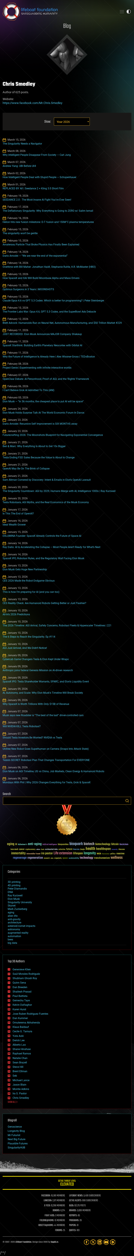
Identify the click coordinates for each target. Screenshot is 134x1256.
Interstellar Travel (33, 854)
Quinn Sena (19, 982)
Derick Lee (19, 1040)
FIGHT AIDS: (50, 1215)
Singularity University (20, 902)
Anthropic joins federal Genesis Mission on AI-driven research (38, 670)
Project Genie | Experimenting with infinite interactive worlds (37, 367)
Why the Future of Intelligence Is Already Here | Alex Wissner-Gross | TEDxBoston (49, 356)
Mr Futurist (14, 1135)
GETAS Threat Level (67, 1183)
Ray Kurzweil (15, 895)
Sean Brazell (20, 1062)
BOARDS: (72, 1210)
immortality (18, 853)
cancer (22, 849)
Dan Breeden (20, 987)
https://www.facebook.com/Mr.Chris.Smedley (32, 103)
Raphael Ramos (22, 1053)
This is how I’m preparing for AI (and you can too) (31, 591)
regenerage (20, 858)
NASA (99, 854)
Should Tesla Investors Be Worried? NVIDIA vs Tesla (32, 737)
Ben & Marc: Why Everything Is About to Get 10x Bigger (34, 446)
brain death (14, 849)
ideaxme (121, 849)
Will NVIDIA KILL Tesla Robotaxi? (22, 726)
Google (82, 849)
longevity (90, 853)
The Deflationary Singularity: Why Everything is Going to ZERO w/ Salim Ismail (48, 210)
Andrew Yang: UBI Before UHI (19, 166)
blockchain (123, 844)
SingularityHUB (16, 1147)
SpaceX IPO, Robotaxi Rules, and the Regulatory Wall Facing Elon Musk (43, 558)
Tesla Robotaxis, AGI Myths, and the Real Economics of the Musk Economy (46, 502)
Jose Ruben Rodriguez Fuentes (30, 1013)
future (69, 849)
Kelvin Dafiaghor (22, 1004)
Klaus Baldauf (21, 1027)
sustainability (74, 858)
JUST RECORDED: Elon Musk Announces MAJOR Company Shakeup (42, 334)
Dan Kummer (20, 1018)
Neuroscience (105, 854)
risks (51, 858)
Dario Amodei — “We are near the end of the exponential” (35, 255)
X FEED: (47, 1206)
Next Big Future (16, 1139)
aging (10, 844)
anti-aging (35, 844)
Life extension (63, 853)
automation (14, 936)
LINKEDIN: (48, 1200)
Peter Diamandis (17, 888)
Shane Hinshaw (22, 1049)
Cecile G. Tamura (22, 1031)
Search (127, 801)
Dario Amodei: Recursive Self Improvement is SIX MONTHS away (40, 423)
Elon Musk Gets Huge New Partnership (25, 569)
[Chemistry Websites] (67, 821)
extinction (62, 849)
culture (38, 849)
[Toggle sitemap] (122, 11)
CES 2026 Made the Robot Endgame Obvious (29, 580)
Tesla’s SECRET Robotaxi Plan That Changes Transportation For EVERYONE (46, 760)
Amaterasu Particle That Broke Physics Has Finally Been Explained (41, 244)
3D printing (14, 882)
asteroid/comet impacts (21, 925)
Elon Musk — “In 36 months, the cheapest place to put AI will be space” (43, 401)
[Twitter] (93, 1242)
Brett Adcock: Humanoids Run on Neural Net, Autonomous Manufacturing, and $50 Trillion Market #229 (62, 322)
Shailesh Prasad (22, 991)
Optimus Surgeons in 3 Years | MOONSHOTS (28, 289)
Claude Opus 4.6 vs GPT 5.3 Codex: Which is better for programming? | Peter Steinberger (53, 300)
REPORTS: (73, 1215)
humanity (115, 850)
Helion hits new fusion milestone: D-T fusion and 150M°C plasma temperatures (48, 222)
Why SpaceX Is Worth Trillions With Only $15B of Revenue (36, 704)
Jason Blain (19, 1084)
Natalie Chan (20, 1058)
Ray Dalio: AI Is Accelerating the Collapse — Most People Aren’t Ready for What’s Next (51, 547)
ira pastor (47, 853)
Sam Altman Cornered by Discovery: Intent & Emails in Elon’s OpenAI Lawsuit (47, 479)
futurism (76, 849)
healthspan (103, 849)
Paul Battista (20, 996)
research (47, 858)
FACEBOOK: (45, 1196)
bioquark (76, 844)
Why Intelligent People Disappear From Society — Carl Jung (37, 154)
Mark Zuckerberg (17, 909)
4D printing (14, 885)
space (65, 858)
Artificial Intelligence (49, 845)
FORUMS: (59, 1230)
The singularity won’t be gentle (20, 233)
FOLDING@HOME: (47, 1220)
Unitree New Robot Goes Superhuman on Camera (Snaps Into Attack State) (46, 748)
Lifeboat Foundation (23, 1242)
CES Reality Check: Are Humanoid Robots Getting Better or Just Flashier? (44, 603)
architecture (14, 922)
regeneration (35, 858)
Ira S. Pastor (20, 1093)
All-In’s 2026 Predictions (16, 614)
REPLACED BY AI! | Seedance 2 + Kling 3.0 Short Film (33, 188)
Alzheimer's (22, 844)
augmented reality (18, 932)
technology (86, 858)
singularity (58, 858)
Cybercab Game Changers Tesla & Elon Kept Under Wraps (36, 659)
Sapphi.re (54, 1242)
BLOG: (71, 1206)
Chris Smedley (21, 1097)
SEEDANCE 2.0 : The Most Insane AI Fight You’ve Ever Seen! (37, 199)
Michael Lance (21, 1080)
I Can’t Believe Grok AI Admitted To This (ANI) (28, 390)
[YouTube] (106, 1242)
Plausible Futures (18, 1143)
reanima (120, 853)
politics (113, 854)
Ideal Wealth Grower (14, 524)
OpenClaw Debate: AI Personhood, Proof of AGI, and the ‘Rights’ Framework (46, 378)
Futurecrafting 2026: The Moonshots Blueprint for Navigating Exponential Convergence (53, 435)
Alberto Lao (19, 1044)
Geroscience (15, 1126)
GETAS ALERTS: (75, 1200)
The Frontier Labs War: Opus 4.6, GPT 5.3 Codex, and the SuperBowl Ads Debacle (49, 311)
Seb (15, 1075)
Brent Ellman (20, 1071)
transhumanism (102, 858)
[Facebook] (86, 1242)
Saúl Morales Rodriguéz (26, 973)
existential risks (51, 849)
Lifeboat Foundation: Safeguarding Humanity (59, 12)
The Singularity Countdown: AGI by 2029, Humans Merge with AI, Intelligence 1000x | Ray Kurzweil (59, 491)
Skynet (12, 905)
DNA (10, 892)
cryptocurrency (30, 849)
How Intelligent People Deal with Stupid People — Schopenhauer (39, 177)
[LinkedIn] (99, 1242)
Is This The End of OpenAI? (18, 513)
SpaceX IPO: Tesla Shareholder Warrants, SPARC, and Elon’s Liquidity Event (46, 681)
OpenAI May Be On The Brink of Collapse (26, 468)
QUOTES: (72, 1230)
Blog (67, 26)
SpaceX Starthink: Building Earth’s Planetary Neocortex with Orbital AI (42, 345)
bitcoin (115, 844)
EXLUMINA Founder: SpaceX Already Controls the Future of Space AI (42, 535)
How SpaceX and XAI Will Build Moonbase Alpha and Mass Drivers (41, 278)
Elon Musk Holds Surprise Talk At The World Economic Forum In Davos (43, 412)
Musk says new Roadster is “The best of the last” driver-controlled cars (43, 715)
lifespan (78, 853)
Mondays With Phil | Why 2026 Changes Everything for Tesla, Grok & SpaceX (47, 782)
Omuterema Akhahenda (26, 1022)
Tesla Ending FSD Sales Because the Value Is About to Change (39, 457)
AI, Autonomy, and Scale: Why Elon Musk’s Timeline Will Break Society (43, 692)
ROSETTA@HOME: (45, 1225)
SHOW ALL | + (13, 1102)
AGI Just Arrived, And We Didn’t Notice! (25, 648)
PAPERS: (72, 1225)
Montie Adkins (21, 1089)
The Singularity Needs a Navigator (22, 143)
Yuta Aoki (18, 1035)
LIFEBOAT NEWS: (76, 1196)
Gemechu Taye (21, 1000)
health (90, 849)
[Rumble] (112, 1242)
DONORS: (56, 1210)
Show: (47, 121)
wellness (117, 858)
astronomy (14, 929)
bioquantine (63, 844)
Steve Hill (18, 1066)
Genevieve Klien (22, 969)
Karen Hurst (19, 1009)
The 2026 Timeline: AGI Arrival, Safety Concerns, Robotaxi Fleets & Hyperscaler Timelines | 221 (57, 625)
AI (16, 844)
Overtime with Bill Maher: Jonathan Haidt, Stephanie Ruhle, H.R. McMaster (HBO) (49, 266)
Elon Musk (14, 898)
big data (12, 942)
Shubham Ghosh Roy (25, 978)
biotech (89, 844)
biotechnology (102, 844)
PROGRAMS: (74, 1220)
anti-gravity (14, 919)
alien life (12, 915)
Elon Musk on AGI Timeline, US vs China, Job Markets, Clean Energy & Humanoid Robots (53, 771)
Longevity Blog (16, 1130)
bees (10, 939)
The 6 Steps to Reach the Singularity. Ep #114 (29, 636)
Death (42, 849)
